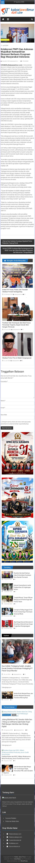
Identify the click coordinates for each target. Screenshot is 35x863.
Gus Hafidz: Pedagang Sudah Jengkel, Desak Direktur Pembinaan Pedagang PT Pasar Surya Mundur (17, 668)
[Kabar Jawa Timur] (3, 19)
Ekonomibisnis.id (14, 846)
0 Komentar (25, 61)
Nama (3, 400)
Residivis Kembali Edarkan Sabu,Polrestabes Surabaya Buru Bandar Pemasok (22, 575)
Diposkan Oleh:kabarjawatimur (10, 61)
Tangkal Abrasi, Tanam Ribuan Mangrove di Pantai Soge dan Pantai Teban (23, 599)
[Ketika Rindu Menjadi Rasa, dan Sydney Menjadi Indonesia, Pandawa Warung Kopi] (7, 695)
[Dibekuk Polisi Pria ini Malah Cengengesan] (17, 344)
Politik (14, 715)
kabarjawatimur (18, 294)
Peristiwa (11, 661)
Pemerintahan (6, 715)
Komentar (4, 381)
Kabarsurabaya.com (15, 837)
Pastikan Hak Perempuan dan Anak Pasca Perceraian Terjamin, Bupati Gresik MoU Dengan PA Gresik (16, 325)
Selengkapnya (6, 687)
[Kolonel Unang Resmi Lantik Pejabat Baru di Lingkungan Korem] (7, 587)
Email (3, 407)
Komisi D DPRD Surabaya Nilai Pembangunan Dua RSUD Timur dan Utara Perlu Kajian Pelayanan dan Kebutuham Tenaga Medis (18, 250)
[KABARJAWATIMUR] (9, 798)
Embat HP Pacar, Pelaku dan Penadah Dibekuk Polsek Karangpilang (15, 291)
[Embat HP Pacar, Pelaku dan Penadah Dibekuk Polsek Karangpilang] (17, 276)
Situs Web (4, 415)
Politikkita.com (13, 843)
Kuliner (5, 661)
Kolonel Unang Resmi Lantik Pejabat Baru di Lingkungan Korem (22, 587)
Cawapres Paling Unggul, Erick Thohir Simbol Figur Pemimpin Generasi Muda (23, 612)
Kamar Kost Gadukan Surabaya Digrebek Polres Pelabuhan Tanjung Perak (17, 242)
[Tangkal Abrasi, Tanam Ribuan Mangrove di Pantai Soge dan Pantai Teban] (7, 599)
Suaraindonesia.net (15, 840)
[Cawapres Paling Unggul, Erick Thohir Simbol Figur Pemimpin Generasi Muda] (7, 611)
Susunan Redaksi (10, 818)
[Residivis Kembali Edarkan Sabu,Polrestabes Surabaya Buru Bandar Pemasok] (7, 574)
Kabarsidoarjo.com (15, 834)
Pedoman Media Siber (12, 821)
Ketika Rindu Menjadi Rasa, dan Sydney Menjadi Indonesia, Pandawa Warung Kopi (23, 695)
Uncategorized (5, 39)
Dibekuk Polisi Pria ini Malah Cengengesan (16, 358)
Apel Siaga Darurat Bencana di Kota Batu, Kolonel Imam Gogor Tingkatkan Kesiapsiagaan (23, 624)
